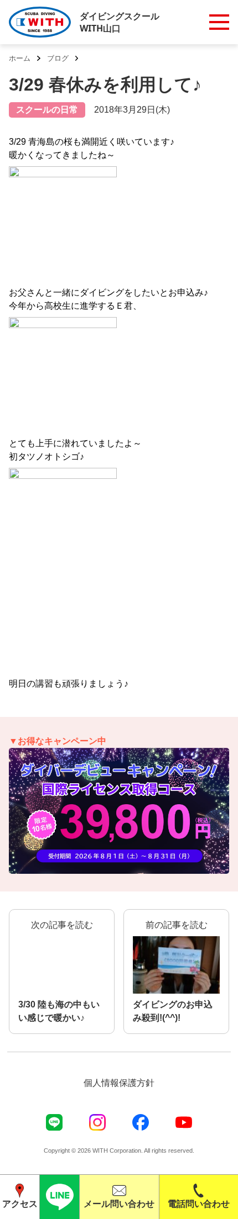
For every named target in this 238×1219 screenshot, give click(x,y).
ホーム (19, 58)
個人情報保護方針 (119, 1083)
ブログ (58, 58)
